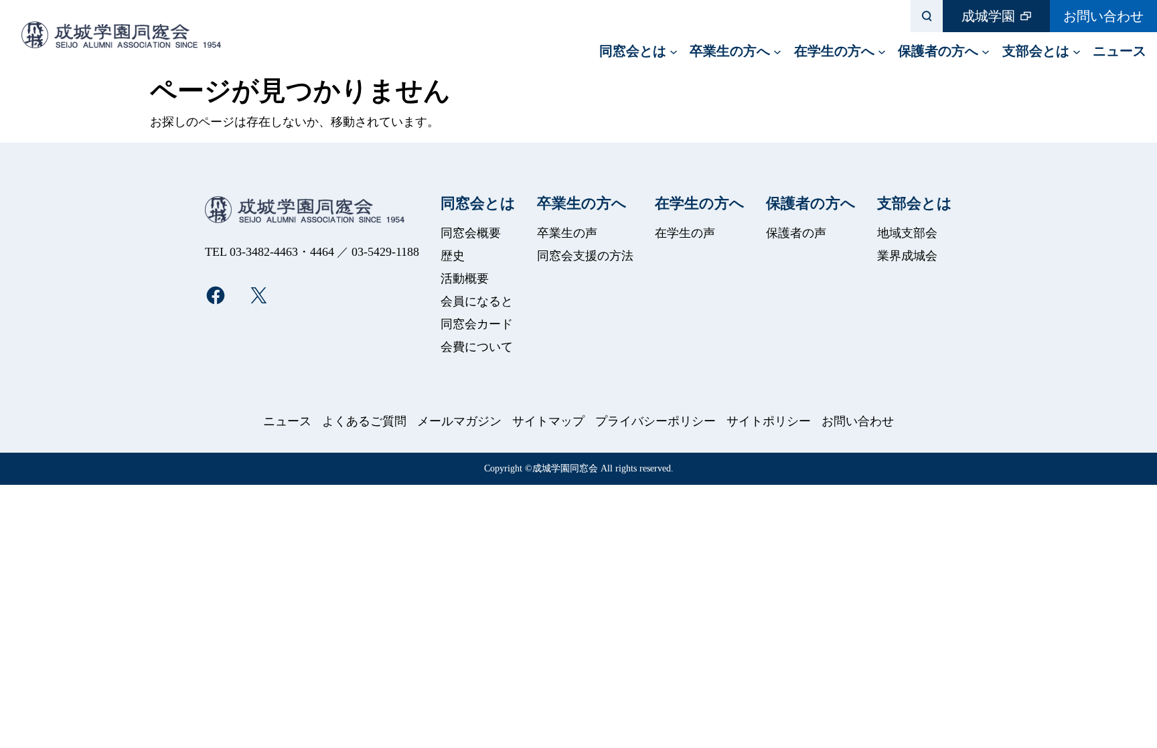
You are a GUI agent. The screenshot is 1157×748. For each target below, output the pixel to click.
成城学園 (988, 16)
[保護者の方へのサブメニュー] (986, 51)
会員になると (477, 301)
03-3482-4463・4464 (282, 251)
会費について (477, 347)
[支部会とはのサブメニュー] (1077, 51)
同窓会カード (477, 324)
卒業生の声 (567, 233)
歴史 (453, 256)
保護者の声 (796, 233)
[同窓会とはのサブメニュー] (674, 51)
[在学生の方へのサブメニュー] (882, 51)
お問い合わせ (1103, 16)
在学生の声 (685, 233)
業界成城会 (907, 256)
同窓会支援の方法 (585, 256)
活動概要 (465, 279)
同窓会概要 (471, 233)
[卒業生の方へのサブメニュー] (777, 51)
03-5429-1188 (385, 251)
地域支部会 (907, 233)
